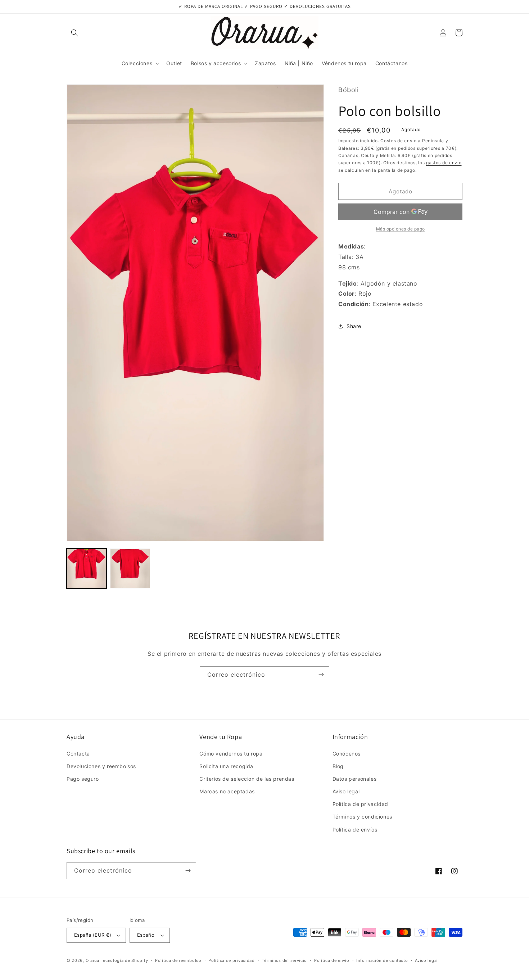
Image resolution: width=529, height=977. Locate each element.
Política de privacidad (360, 804)
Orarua (92, 960)
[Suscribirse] (321, 674)
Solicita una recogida (226, 766)
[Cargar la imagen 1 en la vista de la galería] (87, 568)
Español (146, 935)
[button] (74, 33)
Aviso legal (346, 791)
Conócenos (347, 753)
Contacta (78, 753)
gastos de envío (444, 162)
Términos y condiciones (362, 817)
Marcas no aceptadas (226, 791)
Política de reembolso (178, 960)
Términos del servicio (284, 960)
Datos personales (355, 779)
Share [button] (354, 326)
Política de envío (331, 960)
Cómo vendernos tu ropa (230, 753)
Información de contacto (382, 960)
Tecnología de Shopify (124, 960)
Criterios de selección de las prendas (246, 779)
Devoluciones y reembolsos (101, 766)
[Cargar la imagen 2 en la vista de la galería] (130, 568)
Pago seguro (83, 779)
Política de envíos (355, 829)
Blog (338, 766)
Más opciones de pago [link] (400, 229)
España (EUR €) (93, 935)
